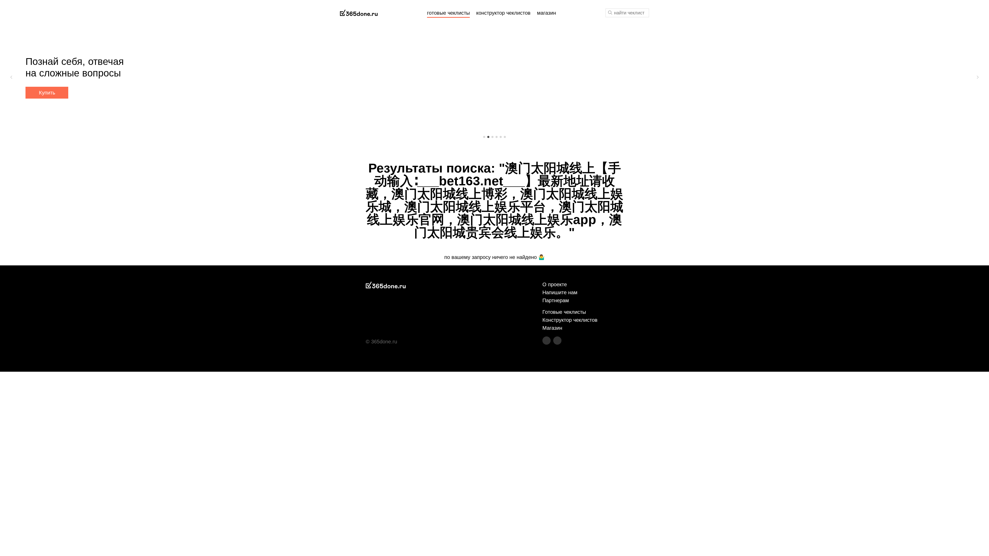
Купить (47, 92)
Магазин (552, 328)
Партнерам (555, 300)
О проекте (554, 284)
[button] (11, 77)
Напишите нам (559, 292)
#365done (359, 13)
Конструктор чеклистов (570, 320)
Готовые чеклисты (564, 312)
